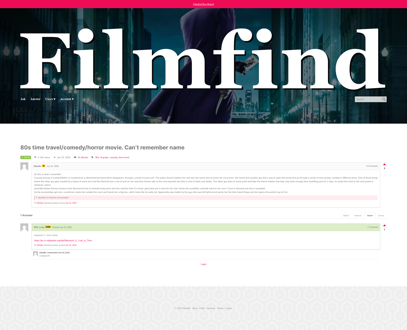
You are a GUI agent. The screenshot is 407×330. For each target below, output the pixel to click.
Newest (358, 215)
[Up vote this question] (384, 164)
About (195, 308)
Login (203, 264)
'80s (97, 157)
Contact (228, 308)
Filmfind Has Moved (203, 4)
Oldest (346, 215)
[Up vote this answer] (384, 225)
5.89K (48, 227)
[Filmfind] (203, 88)
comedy (113, 157)
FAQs (202, 308)
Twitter (220, 308)
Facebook (210, 308)
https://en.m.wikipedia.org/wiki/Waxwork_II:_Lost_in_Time (63, 240)
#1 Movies (83, 157)
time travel (124, 157)
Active (381, 215)
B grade (104, 157)
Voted (370, 215)
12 (44, 166)
